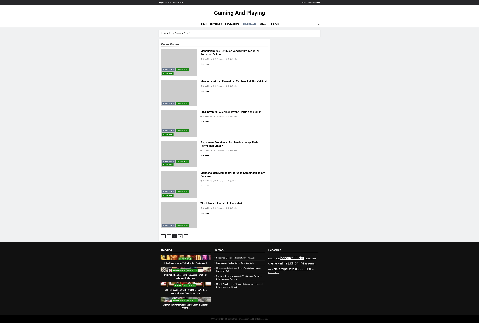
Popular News (232, 24)
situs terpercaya (284, 269)
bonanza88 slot (292, 258)
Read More (204, 64)
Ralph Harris (207, 59)
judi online (296, 263)
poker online (310, 264)
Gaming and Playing (239, 12)
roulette (270, 269)
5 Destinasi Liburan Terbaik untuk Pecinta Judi (185, 263)
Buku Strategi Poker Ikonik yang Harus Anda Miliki (230, 112)
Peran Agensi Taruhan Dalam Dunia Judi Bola (235, 263)
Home (203, 24)
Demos (303, 2)
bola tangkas (274, 258)
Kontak (275, 24)
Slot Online (216, 24)
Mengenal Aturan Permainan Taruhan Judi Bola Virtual (233, 81)
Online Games (249, 24)
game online (277, 263)
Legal (263, 24)
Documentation (314, 2)
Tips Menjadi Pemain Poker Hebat (221, 203)
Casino (178, 286)
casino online (310, 258)
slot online (303, 269)
